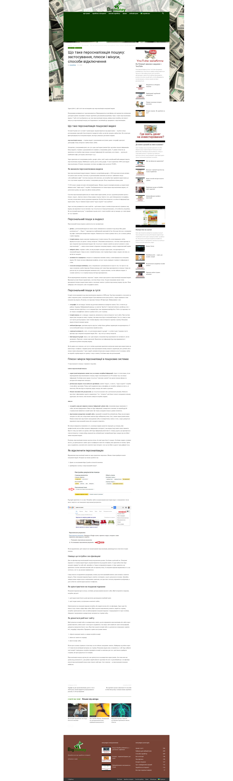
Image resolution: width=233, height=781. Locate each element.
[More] (86, 676)
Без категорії (85, 45)
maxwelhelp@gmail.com (84, 759)
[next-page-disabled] (72, 726)
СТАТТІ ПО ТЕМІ (74, 699)
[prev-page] (69, 726)
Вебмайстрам (133, 13)
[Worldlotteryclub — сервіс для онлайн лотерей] (140, 257)
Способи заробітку (114, 13)
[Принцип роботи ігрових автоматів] (140, 275)
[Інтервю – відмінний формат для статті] (106, 759)
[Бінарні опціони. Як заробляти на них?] (140, 113)
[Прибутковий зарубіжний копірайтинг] (140, 96)
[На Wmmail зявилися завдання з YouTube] (150, 54)
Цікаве (125, 13)
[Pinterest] (78, 676)
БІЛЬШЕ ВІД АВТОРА (90, 699)
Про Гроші (86, 13)
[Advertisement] (116, 29)
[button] (163, 13)
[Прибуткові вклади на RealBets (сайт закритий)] (140, 189)
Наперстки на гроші (144, 230)
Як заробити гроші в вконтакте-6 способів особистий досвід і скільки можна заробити (118, 688)
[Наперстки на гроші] (150, 216)
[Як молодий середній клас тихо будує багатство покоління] (78, 710)
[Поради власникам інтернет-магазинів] (140, 104)
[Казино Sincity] (140, 248)
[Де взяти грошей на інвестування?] (150, 131)
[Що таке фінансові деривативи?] (140, 163)
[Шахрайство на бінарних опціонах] (140, 87)
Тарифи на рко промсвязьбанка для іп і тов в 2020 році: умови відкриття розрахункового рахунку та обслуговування (81, 689)
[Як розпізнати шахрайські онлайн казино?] (140, 266)
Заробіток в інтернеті (99, 13)
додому (70, 45)
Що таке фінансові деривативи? (155, 161)
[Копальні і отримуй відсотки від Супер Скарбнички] (140, 172)
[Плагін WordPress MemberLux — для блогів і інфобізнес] (106, 750)
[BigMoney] (116, 6)
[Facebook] (70, 676)
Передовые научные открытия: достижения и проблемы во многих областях (120, 720)
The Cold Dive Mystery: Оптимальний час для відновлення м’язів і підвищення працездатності (99, 720)
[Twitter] (74, 676)
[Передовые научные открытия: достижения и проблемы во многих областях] (121, 710)
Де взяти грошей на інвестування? (149, 144)
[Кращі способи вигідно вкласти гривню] (140, 181)
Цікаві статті (77, 45)
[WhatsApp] (82, 676)
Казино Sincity (150, 246)
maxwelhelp (73, 65)
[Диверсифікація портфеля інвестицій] (140, 198)
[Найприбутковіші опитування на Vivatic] (106, 767)
